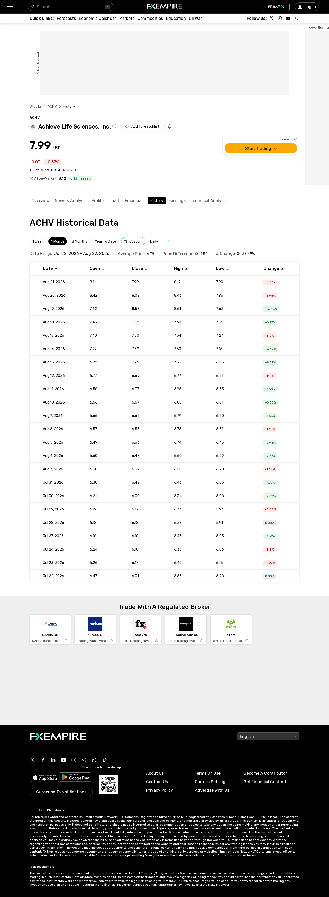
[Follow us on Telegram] (296, 18)
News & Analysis (70, 200)
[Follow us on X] (272, 18)
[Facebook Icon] (43, 760)
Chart (114, 200)
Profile (98, 200)
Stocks (36, 106)
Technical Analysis (208, 200)
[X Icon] (33, 760)
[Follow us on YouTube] (288, 18)
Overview (41, 200)
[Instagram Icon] (74, 760)
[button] (9, 6)
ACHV (52, 106)
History (156, 200)
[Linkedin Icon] (53, 760)
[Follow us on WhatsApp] (280, 18)
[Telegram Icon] (84, 760)
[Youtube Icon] (63, 760)
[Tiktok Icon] (105, 760)
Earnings (177, 200)
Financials (134, 200)
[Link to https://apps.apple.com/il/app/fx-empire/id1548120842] (45, 777)
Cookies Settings (211, 781)
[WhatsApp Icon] (94, 760)
